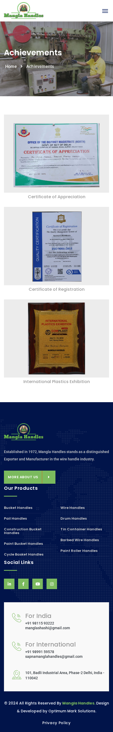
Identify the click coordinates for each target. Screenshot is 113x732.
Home (11, 66)
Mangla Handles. (79, 703)
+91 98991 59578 (39, 652)
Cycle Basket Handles (23, 554)
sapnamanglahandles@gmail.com (54, 656)
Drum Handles (73, 518)
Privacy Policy (56, 722)
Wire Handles (72, 508)
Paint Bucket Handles (23, 543)
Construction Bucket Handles (23, 531)
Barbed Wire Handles (79, 539)
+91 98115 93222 (39, 623)
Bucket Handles (18, 508)
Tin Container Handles (81, 529)
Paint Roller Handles (78, 550)
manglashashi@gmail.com (47, 628)
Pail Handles (15, 518)
